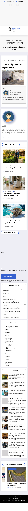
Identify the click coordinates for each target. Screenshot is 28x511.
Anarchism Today (6, 500)
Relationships (8, 357)
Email (2, 261)
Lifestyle (6, 347)
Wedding (7, 365)
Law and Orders (8, 345)
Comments (3, 238)
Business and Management (11, 326)
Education (7, 329)
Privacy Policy (15, 498)
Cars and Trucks (9, 328)
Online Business (8, 350)
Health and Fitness (9, 339)
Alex (5, 60)
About (4, 496)
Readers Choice (8, 354)
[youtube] (21, 5)
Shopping (7, 359)
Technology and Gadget (10, 360)
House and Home (9, 341)
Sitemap (21, 496)
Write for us (15, 496)
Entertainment (8, 331)
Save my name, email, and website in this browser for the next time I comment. (13, 271)
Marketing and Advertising (11, 348)
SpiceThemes (22, 500)
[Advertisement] (14, 16)
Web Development (9, 363)
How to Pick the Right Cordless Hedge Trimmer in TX (12, 167)
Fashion (6, 333)
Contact (9, 496)
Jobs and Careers (9, 344)
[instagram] (17, 5)
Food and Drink (8, 338)
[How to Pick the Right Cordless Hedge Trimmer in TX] (14, 155)
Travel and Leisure (9, 362)
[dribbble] (14, 5)
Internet (6, 342)
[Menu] (13, 31)
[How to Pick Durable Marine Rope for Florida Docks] (14, 210)
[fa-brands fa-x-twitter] (10, 5)
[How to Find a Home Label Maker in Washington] (14, 183)
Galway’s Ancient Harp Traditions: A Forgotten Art (14, 484)
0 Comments (23, 60)
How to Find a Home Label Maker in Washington (12, 194)
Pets (5, 353)
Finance (6, 337)
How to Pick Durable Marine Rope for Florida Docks (12, 222)
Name (2, 252)
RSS (9, 498)
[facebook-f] (7, 5)
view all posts (5, 137)
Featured (7, 335)
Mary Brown (8, 164)
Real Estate (7, 356)
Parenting (7, 352)
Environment (7, 332)
